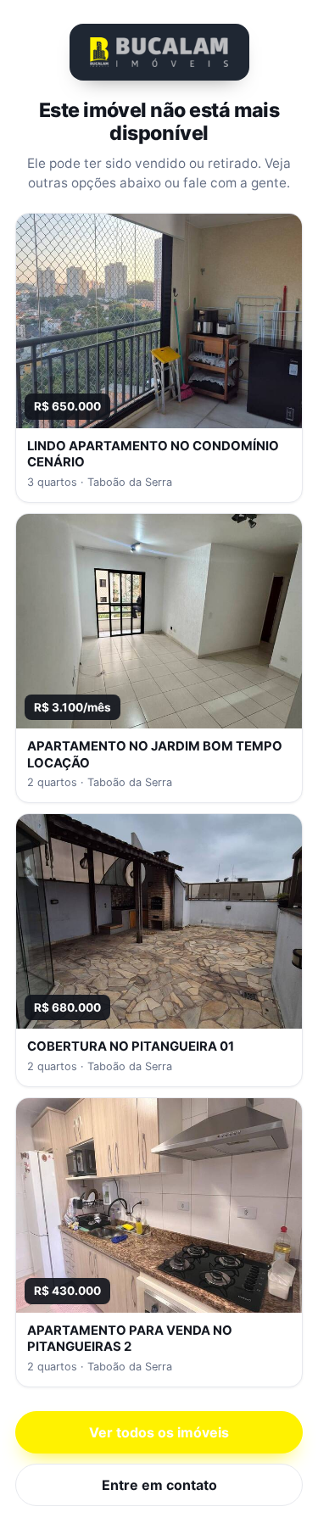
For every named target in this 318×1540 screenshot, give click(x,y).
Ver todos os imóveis (159, 1432)
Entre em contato (159, 1484)
